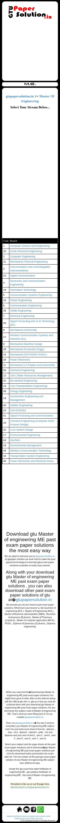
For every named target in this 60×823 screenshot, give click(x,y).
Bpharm (19, 816)
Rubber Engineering (21, 405)
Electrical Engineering (22, 316)
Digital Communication (22, 275)
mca (41, 819)
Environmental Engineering (25, 435)
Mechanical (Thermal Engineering (29, 261)
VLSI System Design (21, 429)
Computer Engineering (22, 256)
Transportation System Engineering (29, 456)
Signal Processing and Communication (31, 415)
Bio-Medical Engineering (23, 380)
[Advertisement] (30, 50)
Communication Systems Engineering (31, 295)
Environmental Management (25, 445)
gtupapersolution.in (20, 96)
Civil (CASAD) (18, 410)
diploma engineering (30, 816)
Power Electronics (20, 359)
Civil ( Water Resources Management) (31, 375)
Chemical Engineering (22, 370)
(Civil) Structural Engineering (26, 251)
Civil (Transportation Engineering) (28, 386)
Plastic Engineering (21, 300)
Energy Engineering (21, 391)
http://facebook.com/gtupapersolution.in (29, 787)
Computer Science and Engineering (30, 246)
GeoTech (15, 440)
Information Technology (23, 289)
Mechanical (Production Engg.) (27, 349)
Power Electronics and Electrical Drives (32, 461)
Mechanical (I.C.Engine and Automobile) (32, 365)
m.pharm (27, 819)
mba (37, 819)
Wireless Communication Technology (30, 450)
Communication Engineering (26, 305)
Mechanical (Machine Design (26, 344)
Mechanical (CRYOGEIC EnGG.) (28, 354)
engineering (11, 816)
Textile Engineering (20, 310)
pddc (33, 819)
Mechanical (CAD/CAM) (23, 330)
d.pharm (42, 816)
